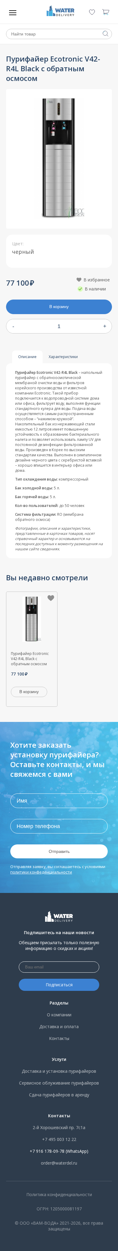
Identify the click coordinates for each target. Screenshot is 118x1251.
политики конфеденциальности (41, 872)
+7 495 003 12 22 (59, 1139)
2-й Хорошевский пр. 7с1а (59, 1127)
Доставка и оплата (59, 1026)
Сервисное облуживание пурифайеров (59, 1083)
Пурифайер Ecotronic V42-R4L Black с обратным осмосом (30, 658)
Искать (105, 34)
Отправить (59, 851)
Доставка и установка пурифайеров (59, 1071)
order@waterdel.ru (59, 1163)
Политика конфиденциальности (59, 1194)
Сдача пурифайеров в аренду (59, 1095)
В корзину (59, 306)
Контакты (59, 1038)
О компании (59, 1015)
